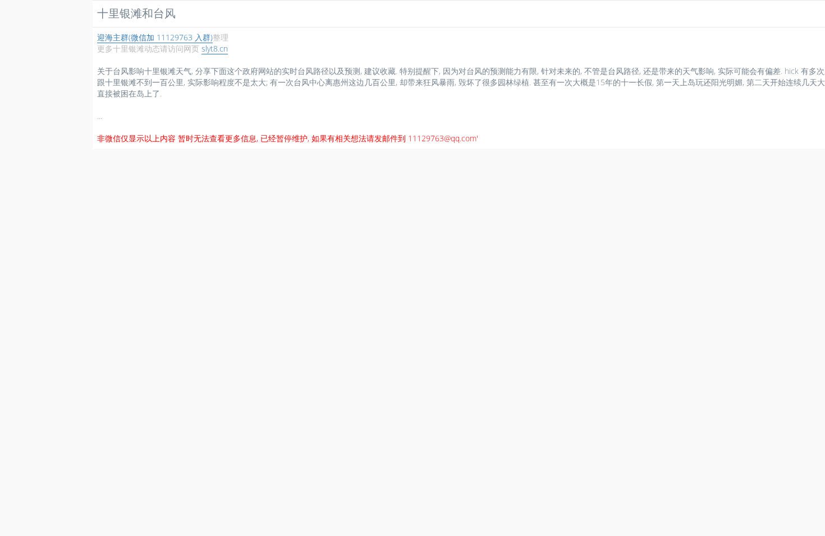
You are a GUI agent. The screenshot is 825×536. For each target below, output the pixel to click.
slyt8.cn (214, 48)
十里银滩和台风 (136, 13)
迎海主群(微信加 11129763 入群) (155, 37)
